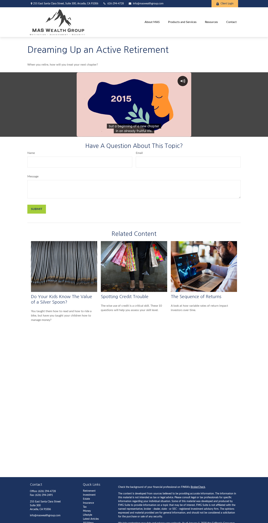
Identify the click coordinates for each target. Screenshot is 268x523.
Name (31, 153)
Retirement (89, 491)
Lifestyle (87, 515)
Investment (89, 495)
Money (87, 511)
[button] (152, 22)
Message (32, 176)
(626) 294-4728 (47, 491)
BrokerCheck (198, 487)
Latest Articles (91, 519)
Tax (85, 507)
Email (139, 153)
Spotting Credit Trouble (124, 296)
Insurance (88, 503)
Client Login (227, 3)
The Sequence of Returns (196, 296)
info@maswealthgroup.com (148, 3)
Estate (86, 499)
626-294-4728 (115, 3)
